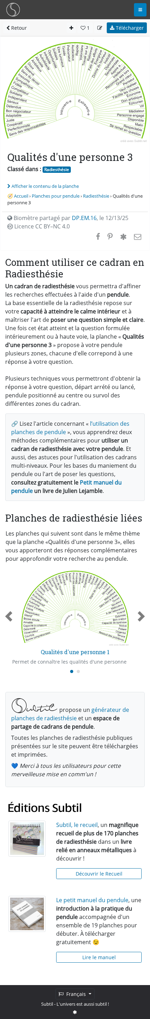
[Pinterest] (110, 236)
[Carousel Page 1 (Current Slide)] (71, 671)
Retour (18, 27)
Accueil (21, 196)
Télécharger (129, 27)
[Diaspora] (123, 236)
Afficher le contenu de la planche (45, 186)
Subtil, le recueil (77, 825)
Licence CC (41, 226)
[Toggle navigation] (140, 9)
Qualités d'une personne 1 (75, 652)
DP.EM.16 (84, 218)
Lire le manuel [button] (99, 957)
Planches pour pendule (56, 196)
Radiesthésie (56, 169)
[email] (137, 236)
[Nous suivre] (75, 1012)
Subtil (47, 1004)
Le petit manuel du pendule (92, 900)
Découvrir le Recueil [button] (99, 873)
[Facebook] (98, 236)
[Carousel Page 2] (78, 671)
